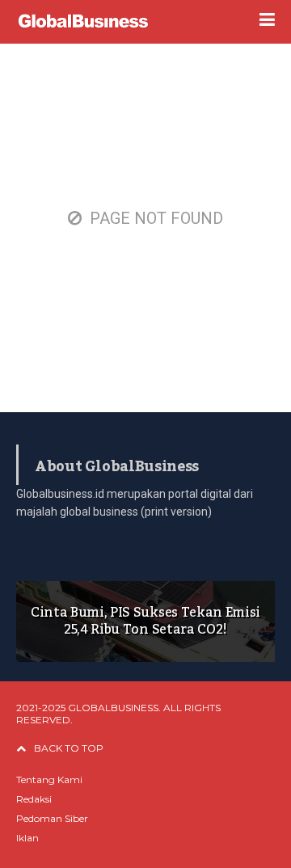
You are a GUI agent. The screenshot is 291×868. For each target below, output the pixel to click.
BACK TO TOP (68, 748)
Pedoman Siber (52, 818)
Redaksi (34, 799)
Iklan (27, 838)
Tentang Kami (49, 779)
